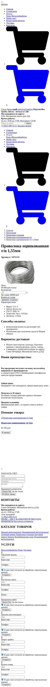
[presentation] (1, 469)
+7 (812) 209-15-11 (9, 126)
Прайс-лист (11, 18)
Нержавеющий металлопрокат (35, 532)
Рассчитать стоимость (23, 521)
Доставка (10, 23)
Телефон (4, 565)
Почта (3, 595)
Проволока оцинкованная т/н (19, 237)
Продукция (11, 233)
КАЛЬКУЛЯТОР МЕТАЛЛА (28, 519)
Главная (9, 9)
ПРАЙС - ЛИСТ (8, 519)
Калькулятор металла (15, 21)
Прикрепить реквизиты (11, 489)
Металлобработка (19, 16)
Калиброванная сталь (24, 537)
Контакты (10, 25)
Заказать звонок (24, 126)
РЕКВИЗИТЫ (7, 521)
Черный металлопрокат (11, 532)
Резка (8, 16)
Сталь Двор (6, 109)
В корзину (6, 433)
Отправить (6, 575)
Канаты (11, 537)
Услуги (9, 14)
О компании (11, 11)
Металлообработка (9, 550)
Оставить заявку (8, 494)
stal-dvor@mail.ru (22, 109)
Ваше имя (5, 560)
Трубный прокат (8, 534)
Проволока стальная (15, 235)
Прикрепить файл (9, 600)
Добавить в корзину (9, 300)
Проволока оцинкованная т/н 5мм (17, 423)
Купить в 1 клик (8, 297)
